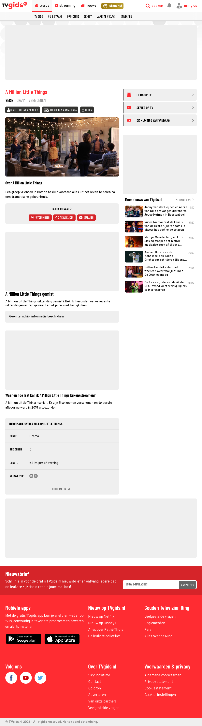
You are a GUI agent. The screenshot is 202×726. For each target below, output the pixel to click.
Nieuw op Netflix (101, 617)
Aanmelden (187, 585)
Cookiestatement (158, 688)
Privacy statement (158, 682)
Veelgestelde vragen (160, 617)
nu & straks (55, 16)
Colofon (94, 688)
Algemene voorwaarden (162, 675)
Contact (94, 682)
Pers (147, 630)
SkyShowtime (99, 675)
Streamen (126, 16)
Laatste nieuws (106, 16)
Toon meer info (62, 489)
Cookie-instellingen (160, 695)
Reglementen (154, 623)
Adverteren (97, 695)
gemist (88, 16)
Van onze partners (102, 701)
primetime (73, 16)
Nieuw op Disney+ (102, 623)
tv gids (39, 16)
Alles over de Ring (158, 636)
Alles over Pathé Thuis (105, 630)
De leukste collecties (104, 636)
